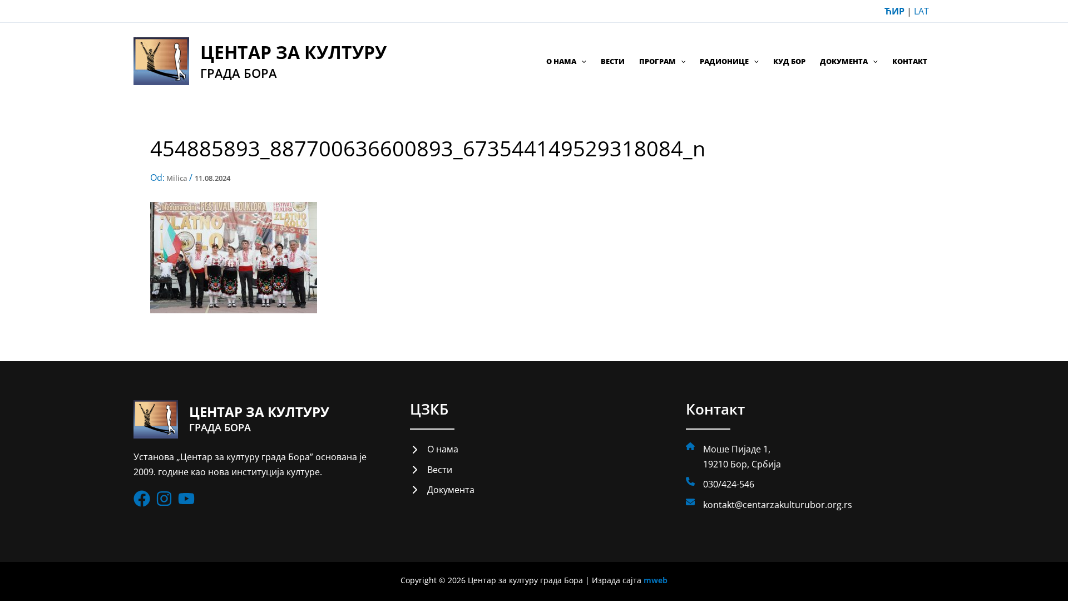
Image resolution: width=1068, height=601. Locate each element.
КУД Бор (789, 61)
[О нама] (434, 449)
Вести (613, 61)
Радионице (724, 61)
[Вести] (431, 469)
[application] (581, 61)
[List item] (142, 498)
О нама (561, 61)
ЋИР (894, 11)
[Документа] (442, 489)
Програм (657, 61)
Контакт (909, 61)
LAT (921, 11)
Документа (844, 61)
